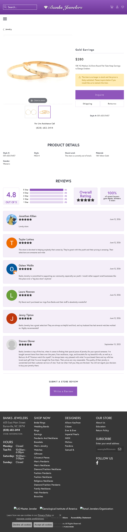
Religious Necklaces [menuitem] (43, 480)
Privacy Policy (44, 515)
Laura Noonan (27, 291)
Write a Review (63, 391)
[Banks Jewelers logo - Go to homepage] (63, 7)
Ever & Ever (70, 430)
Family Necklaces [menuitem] (42, 488)
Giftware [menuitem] (38, 453)
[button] (111, 7)
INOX (67, 438)
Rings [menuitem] (36, 430)
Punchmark (69, 527)
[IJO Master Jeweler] (25, 509)
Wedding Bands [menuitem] (41, 426)
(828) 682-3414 (44, 127)
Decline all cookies (22, 524)
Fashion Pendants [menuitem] (42, 473)
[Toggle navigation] (5, 18)
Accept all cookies (43, 524)
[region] (37, 69)
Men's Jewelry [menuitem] (41, 445)
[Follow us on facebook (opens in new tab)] (97, 463)
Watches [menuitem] (38, 449)
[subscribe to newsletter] (120, 449)
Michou (68, 442)
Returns (112, 104)
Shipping (87, 104)
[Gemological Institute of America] (58, 509)
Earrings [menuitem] (38, 434)
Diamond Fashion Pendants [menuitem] (47, 484)
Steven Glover (27, 341)
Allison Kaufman (73, 422)
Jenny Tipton (26, 315)
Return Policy (102, 430)
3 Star (25, 196)
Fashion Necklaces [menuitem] (43, 476)
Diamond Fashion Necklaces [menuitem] (47, 469)
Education (101, 426)
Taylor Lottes (26, 239)
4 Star (25, 193)
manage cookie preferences (30, 518)
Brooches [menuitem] (38, 496)
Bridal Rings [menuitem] (39, 422)
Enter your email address (107, 443)
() (66, 190)
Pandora (69, 445)
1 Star (26, 202)
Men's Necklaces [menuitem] (42, 465)
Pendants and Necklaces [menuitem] (46, 438)
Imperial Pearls (72, 434)
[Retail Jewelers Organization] (96, 509)
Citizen (68, 426)
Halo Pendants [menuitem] (41, 492)
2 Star (25, 199)
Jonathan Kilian (27, 216)
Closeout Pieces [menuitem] (42, 457)
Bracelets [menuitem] (38, 442)
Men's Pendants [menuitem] (41, 461)
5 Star (25, 190)
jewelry (8, 29)
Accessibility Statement (81, 517)
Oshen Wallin (26, 265)
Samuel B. (69, 449)
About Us (100, 422)
